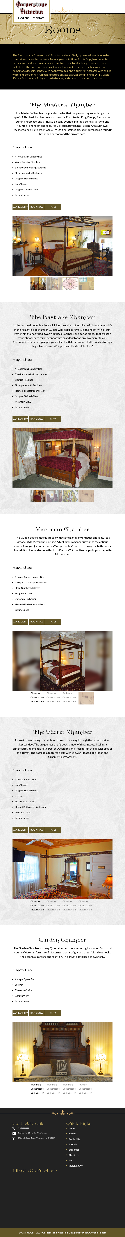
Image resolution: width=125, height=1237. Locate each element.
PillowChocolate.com (94, 1232)
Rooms (72, 1133)
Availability (74, 1138)
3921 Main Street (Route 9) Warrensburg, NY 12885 (36, 1138)
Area (70, 1160)
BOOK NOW (36, 207)
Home (71, 1128)
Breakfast (73, 1149)
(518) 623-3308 (23, 1128)
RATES (53, 207)
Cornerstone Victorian (55, 1232)
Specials (72, 1144)
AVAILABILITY (20, 207)
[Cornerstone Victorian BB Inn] (31, 11)
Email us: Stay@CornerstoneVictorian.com (32, 1133)
